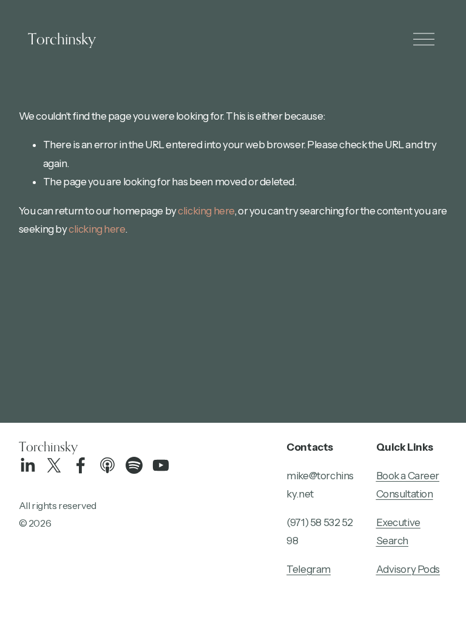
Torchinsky (62, 39)
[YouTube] (160, 465)
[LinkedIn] (27, 465)
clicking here (206, 211)
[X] (54, 465)
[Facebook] (80, 465)
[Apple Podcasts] (107, 465)
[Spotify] (134, 465)
